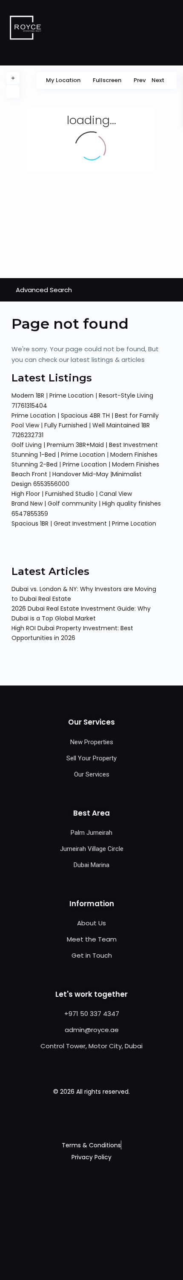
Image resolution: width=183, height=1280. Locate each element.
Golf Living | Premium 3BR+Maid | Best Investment (84, 445)
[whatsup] (81, 1117)
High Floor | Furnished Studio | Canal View (71, 493)
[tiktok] (91, 1117)
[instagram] (113, 1117)
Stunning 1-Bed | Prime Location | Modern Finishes (84, 454)
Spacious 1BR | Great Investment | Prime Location (83, 523)
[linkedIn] (102, 1117)
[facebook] (70, 1117)
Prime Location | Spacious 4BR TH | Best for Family (85, 415)
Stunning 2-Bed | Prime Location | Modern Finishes (85, 464)
